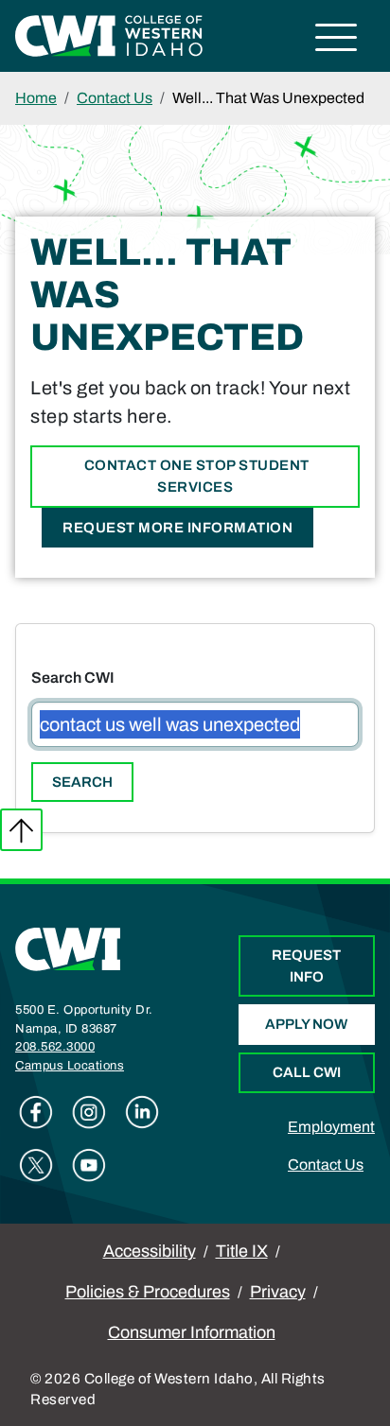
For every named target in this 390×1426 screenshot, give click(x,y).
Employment (331, 1127)
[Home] (68, 949)
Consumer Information (191, 1332)
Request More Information (177, 527)
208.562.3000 (55, 1046)
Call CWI (307, 1072)
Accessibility (149, 1251)
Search (82, 782)
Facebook (36, 1112)
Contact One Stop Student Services (195, 476)
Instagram (89, 1112)
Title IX (242, 1251)
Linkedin (142, 1112)
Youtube (89, 1165)
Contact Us (114, 98)
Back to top (21, 830)
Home (36, 98)
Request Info (306, 966)
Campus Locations (69, 1065)
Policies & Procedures (147, 1291)
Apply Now (306, 1024)
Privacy (278, 1291)
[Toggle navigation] (336, 40)
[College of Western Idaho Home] (109, 34)
